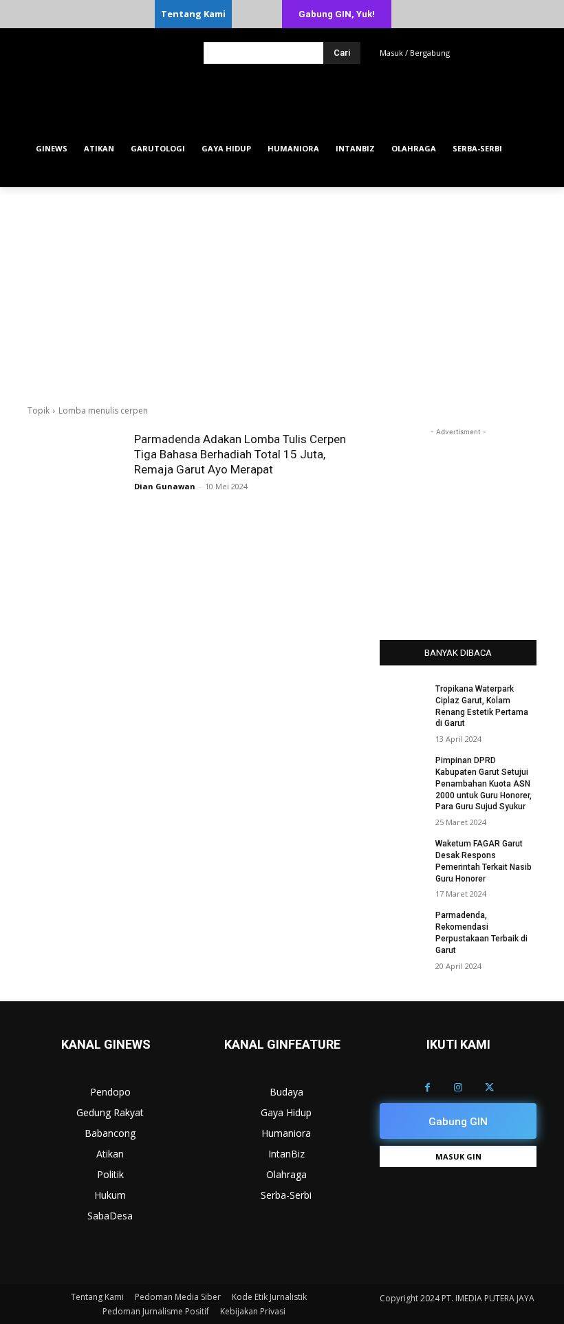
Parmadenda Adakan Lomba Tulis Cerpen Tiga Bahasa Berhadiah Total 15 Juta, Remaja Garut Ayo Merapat (240, 454)
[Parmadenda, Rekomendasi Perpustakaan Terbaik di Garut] (403, 926)
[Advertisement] (282, 290)
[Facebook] (427, 1088)
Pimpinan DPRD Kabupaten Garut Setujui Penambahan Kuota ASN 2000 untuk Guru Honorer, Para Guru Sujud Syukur (483, 783)
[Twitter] (489, 1088)
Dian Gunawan (164, 486)
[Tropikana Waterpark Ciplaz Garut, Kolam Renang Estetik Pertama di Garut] (403, 699)
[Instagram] (458, 1088)
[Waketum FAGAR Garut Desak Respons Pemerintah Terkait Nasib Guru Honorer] (403, 854)
